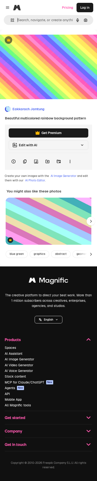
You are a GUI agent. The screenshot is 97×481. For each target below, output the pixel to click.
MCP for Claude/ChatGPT (28, 382)
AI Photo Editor (35, 180)
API (7, 394)
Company (13, 430)
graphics (39, 254)
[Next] (91, 221)
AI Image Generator (64, 176)
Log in (84, 7)
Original (30, 40)
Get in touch (15, 444)
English (48, 320)
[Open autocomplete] (10, 20)
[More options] (70, 161)
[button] (48, 319)
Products (13, 339)
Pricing (67, 7)
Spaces (10, 348)
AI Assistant (13, 353)
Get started (15, 417)
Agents (14, 388)
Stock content (15, 376)
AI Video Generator (19, 365)
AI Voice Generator (19, 371)
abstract (61, 254)
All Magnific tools (18, 405)
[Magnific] (48, 281)
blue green (17, 254)
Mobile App (13, 399)
